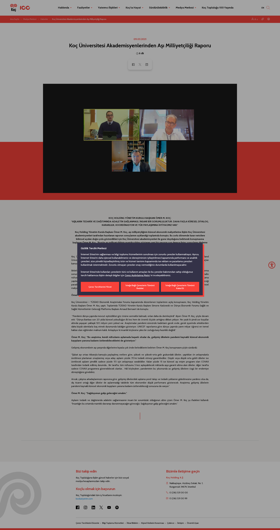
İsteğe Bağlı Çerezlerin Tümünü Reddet (140, 287)
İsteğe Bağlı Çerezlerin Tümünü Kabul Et (180, 287)
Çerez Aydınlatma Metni (137, 275)
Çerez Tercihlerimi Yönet (100, 287)
